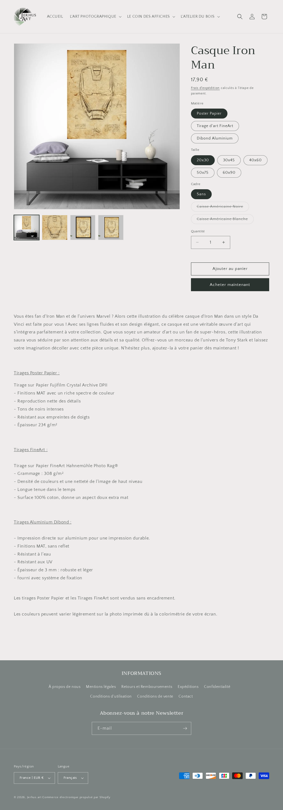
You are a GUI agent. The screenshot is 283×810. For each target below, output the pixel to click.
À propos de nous (65, 687)
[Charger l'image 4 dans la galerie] (111, 227)
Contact (186, 696)
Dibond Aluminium (215, 138)
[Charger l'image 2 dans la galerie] (54, 227)
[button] (95, 16)
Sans (201, 194)
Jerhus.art (34, 797)
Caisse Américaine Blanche (225, 220)
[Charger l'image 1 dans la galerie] (26, 227)
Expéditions (188, 687)
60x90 (229, 172)
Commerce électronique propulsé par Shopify (76, 797)
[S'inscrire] (185, 728)
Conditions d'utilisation (111, 696)
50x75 (203, 172)
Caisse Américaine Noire (223, 208)
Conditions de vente (155, 696)
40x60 (255, 160)
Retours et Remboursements (146, 687)
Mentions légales (101, 687)
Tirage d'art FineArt (215, 126)
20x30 (203, 160)
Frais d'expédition (205, 88)
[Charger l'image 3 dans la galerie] (83, 227)
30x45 (229, 160)
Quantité (198, 231)
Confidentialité (217, 687)
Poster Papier (209, 113)
